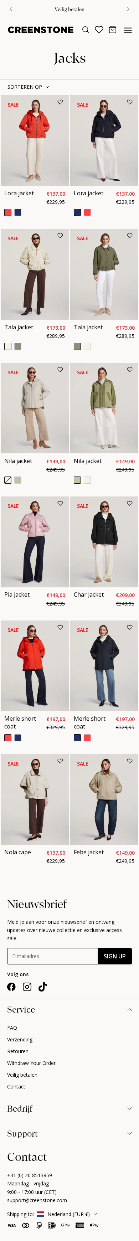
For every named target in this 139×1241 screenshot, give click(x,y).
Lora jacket (19, 193)
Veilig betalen (22, 1074)
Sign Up (115, 956)
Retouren (18, 1051)
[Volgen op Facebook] (11, 987)
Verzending (19, 1039)
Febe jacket (89, 852)
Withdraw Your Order (31, 1063)
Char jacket (89, 594)
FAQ (12, 1027)
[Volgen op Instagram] (27, 987)
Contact (16, 1086)
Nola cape (17, 852)
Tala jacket (18, 327)
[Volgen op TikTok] (42, 987)
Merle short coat (20, 722)
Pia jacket (17, 594)
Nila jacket (18, 461)
